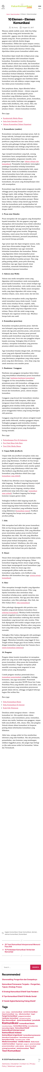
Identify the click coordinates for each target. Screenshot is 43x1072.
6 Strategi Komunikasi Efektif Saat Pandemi (20, 992)
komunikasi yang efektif (11, 476)
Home (8, 14)
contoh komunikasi (30, 1012)
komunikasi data (33, 1026)
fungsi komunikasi (9, 1016)
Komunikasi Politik (8, 1039)
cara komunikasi (16, 1012)
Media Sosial (35, 1042)
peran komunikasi (35, 1044)
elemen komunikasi (11, 934)
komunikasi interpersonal (13, 1030)
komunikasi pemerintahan (11, 677)
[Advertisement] (21, 839)
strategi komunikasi (9, 1048)
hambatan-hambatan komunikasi (22, 378)
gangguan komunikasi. (24, 1016)
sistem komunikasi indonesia (12, 648)
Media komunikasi (9, 1042)
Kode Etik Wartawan (10, 708)
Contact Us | (25, 1064)
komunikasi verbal (20, 1039)
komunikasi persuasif (27, 1037)
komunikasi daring (20, 1026)
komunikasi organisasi (12, 1035)
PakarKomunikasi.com (16, 1059)
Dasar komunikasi (24, 932)
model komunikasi (8, 1044)
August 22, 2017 (28, 27)
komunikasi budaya (7, 1026)
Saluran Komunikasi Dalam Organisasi (17, 124)
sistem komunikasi (30, 1046)
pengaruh (26, 1044)
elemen (34, 932)
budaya (8, 1012)
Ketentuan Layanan (15, 1066)
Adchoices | (6, 1064)
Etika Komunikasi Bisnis (12, 702)
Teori (32, 1048)
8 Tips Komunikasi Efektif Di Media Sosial (19, 996)
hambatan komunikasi (10, 1018)
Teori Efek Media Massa (12, 446)
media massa (24, 1041)
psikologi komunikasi (10, 612)
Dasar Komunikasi (15, 14)
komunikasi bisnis (26, 1023)
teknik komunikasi (23, 1048)
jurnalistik (36, 1020)
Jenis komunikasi (24, 1020)
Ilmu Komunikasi (9, 1020)
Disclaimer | (15, 1064)
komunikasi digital (8, 1028)
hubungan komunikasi (25, 1018)
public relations (19, 1046)
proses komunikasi (8, 1046)
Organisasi (19, 1044)
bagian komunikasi (11, 932)
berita (3, 1012)
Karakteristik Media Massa (13, 118)
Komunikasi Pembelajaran (10, 1037)
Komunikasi (23, 934)
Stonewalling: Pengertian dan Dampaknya (19, 979)
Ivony (16, 27)
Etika (16, 1014)
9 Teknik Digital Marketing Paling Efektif (19, 1001)
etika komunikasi (23, 603)
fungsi (33, 1014)
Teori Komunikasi (11, 1050)
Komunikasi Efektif (22, 1028)
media (28, 1039)
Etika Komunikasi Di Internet (13, 705)
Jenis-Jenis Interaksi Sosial (12, 121)
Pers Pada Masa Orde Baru (13, 443)
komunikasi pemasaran (31, 1035)
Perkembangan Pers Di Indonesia (15, 440)
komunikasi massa (22, 511)
